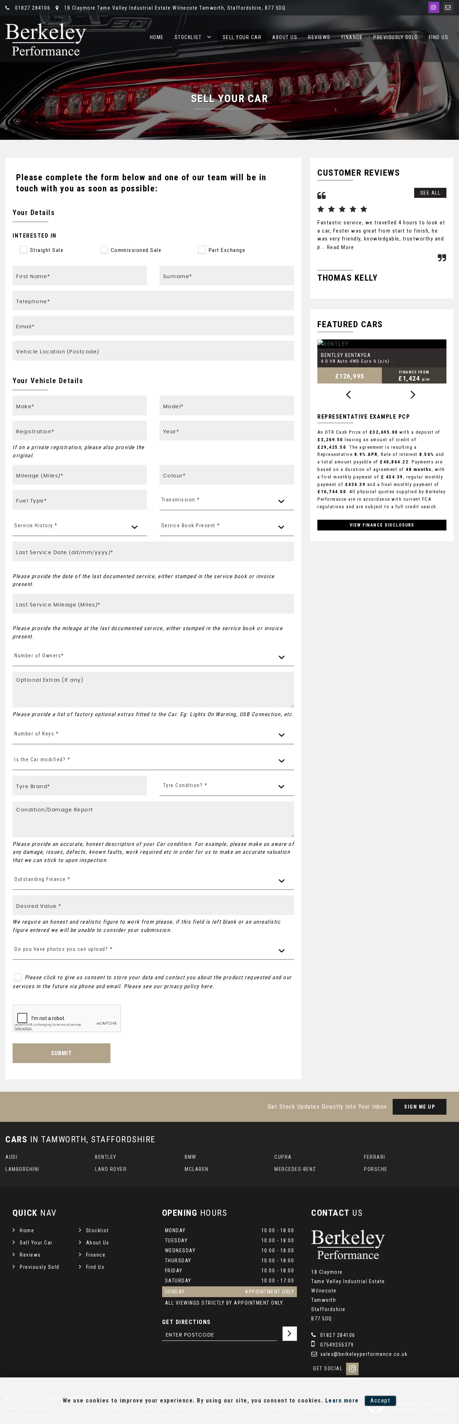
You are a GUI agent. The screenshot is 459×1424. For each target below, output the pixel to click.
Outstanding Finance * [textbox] (42, 879)
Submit (61, 1053)
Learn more (342, 1400)
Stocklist (188, 37)
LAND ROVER (111, 1169)
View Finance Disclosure (382, 525)
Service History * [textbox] (36, 525)
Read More (340, 247)
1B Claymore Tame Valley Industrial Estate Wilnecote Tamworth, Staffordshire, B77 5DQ (174, 8)
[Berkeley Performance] (45, 39)
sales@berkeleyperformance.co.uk (362, 1354)
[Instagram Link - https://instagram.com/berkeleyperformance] (434, 7)
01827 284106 (32, 8)
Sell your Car (242, 37)
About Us (284, 37)
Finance (352, 37)
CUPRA (283, 1157)
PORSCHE (376, 1169)
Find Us (439, 37)
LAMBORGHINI (22, 1169)
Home (157, 37)
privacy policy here (188, 986)
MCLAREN (197, 1169)
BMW (191, 1157)
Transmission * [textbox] (180, 500)
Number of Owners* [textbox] (39, 655)
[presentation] (348, 395)
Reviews (319, 37)
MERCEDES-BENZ (295, 1169)
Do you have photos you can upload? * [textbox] (63, 949)
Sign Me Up (419, 1107)
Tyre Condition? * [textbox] (185, 785)
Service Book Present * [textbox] (190, 525)
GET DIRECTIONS (186, 1322)
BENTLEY (106, 1157)
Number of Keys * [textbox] (36, 734)
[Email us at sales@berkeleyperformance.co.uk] (448, 7)
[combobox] (227, 500)
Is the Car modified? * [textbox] (42, 759)
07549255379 (336, 1345)
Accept (380, 1400)
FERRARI (374, 1157)
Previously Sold (395, 37)
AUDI (11, 1157)
